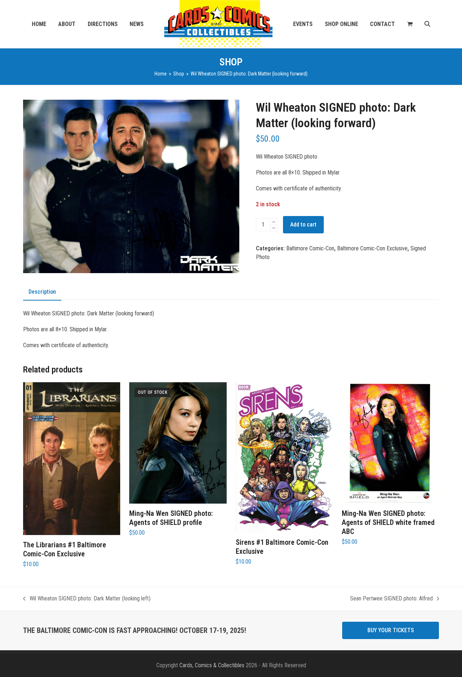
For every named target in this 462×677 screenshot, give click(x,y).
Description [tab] (42, 291)
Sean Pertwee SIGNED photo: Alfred (391, 599)
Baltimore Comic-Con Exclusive (372, 248)
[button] (410, 24)
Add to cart (303, 224)
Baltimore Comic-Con (310, 248)
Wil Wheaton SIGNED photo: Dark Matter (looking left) (87, 599)
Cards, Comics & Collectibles (211, 665)
